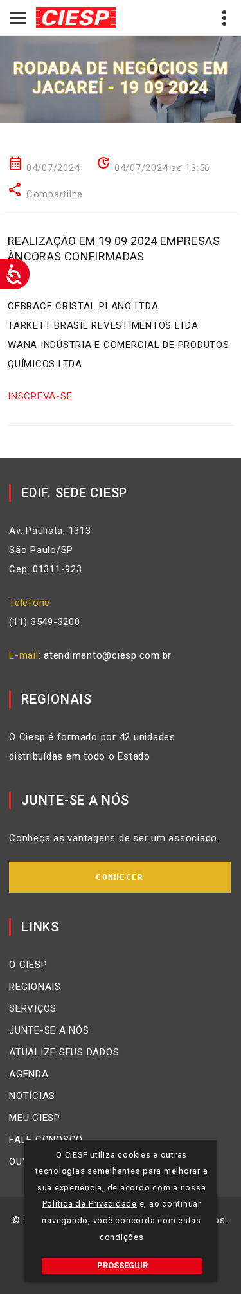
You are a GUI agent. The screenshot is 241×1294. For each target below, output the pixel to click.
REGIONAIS (35, 986)
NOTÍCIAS (32, 1096)
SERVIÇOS (33, 1008)
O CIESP (28, 965)
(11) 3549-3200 (44, 622)
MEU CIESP (34, 1118)
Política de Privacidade (89, 1203)
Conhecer (119, 877)
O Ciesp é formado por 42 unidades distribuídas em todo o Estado (92, 746)
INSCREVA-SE (40, 396)
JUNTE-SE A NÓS (49, 1030)
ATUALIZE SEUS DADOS (64, 1052)
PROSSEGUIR (122, 1265)
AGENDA (29, 1074)
